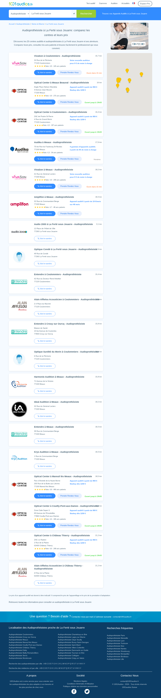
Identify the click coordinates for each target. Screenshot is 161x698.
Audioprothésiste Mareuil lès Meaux (23, 642)
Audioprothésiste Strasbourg (118, 651)
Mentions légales (80, 681)
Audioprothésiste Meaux (18, 640)
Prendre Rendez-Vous (69, 72)
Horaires (97, 159)
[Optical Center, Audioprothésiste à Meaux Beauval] (19, 91)
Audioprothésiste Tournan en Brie (71, 653)
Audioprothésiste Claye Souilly (70, 640)
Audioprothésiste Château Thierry (22, 648)
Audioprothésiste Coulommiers (21, 634)
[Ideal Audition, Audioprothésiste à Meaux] (19, 409)
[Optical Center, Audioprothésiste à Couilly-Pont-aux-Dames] (19, 514)
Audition (114, 3)
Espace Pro (145, 4)
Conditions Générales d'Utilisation (80, 684)
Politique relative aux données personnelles (80, 686)
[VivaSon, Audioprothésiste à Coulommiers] (19, 63)
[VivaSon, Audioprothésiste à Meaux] (19, 177)
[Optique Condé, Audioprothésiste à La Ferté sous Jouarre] (19, 257)
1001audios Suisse (129, 687)
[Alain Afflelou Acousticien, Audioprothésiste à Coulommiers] (19, 307)
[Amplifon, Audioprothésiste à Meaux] (19, 204)
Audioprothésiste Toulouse (117, 643)
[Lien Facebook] (73, 691)
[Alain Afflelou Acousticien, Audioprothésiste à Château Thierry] (19, 573)
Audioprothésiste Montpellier (118, 654)
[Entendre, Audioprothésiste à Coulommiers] (19, 282)
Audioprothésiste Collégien (68, 655)
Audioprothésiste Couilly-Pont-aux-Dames (25, 645)
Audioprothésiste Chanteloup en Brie (72, 634)
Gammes (103, 3)
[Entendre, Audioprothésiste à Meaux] (19, 434)
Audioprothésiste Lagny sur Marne (71, 637)
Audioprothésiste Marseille (117, 638)
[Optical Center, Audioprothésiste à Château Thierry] (19, 543)
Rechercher (86, 13)
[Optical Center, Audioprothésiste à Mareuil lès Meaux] (19, 484)
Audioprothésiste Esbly (18, 650)
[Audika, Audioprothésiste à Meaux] (19, 150)
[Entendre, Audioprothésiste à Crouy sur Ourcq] (19, 332)
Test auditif (90, 3)
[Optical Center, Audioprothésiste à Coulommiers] (19, 120)
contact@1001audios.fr (122, 617)
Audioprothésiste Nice (115, 646)
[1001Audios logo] (21, 3)
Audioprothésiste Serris (18, 655)
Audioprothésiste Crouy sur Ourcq (22, 637)
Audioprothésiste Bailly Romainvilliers (23, 653)
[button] (127, 91)
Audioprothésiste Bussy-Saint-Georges (73, 642)
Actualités (126, 3)
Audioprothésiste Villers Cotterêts (71, 648)
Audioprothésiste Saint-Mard (69, 645)
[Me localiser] (73, 14)
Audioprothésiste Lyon (116, 641)
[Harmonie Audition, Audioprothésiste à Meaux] (19, 384)
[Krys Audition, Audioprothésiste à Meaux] (19, 459)
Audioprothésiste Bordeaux (117, 656)
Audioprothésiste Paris (116, 635)
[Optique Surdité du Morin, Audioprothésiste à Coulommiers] (19, 359)
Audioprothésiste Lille (115, 659)
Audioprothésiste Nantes (116, 649)
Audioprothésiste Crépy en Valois (71, 658)
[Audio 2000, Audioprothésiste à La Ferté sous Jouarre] (19, 231)
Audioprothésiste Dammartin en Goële (73, 650)
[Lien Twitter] (87, 691)
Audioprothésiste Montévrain (20, 658)
